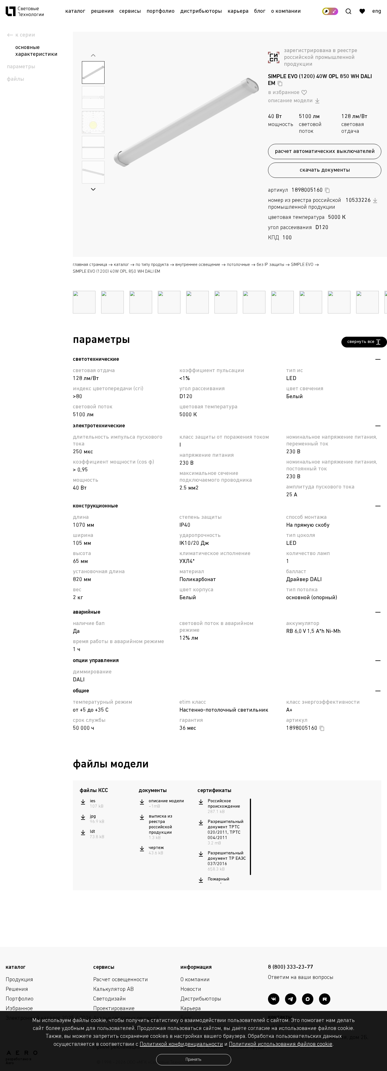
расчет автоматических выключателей (325, 151)
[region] (106, 819)
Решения (102, 11)
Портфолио (160, 11)
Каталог (75, 11)
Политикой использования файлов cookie (280, 1044)
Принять (193, 1059)
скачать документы (325, 170)
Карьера (237, 11)
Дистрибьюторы (201, 11)
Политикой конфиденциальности (181, 1044)
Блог (259, 11)
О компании (286, 11)
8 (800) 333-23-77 (290, 967)
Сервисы (130, 11)
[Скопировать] (280, 83)
